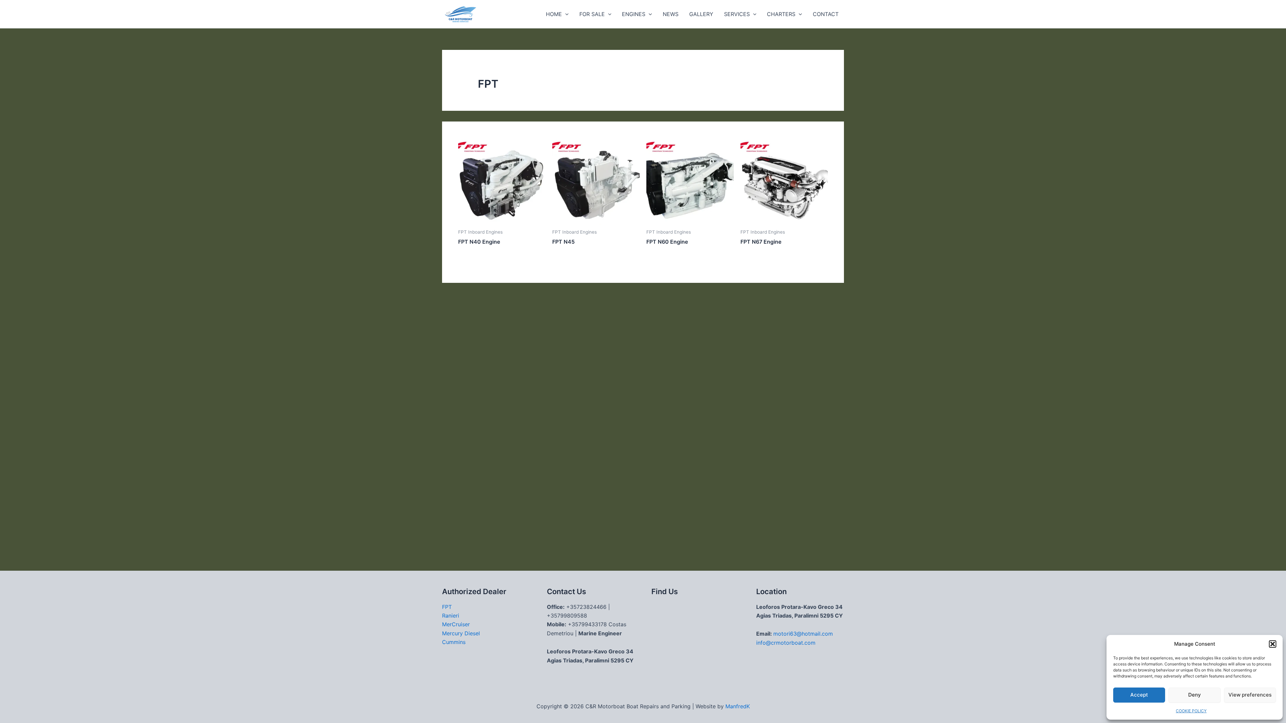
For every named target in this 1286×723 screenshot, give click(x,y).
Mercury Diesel (461, 633)
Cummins (454, 642)
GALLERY (701, 14)
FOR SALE (592, 14)
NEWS (670, 14)
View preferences (1250, 695)
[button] (1272, 644)
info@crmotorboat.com (785, 642)
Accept (1139, 695)
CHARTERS (781, 14)
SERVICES (737, 14)
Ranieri (450, 615)
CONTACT (826, 14)
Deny (1194, 695)
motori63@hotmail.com (803, 633)
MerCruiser (456, 624)
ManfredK (737, 706)
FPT (447, 607)
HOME (554, 14)
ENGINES (633, 14)
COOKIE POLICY (1191, 710)
